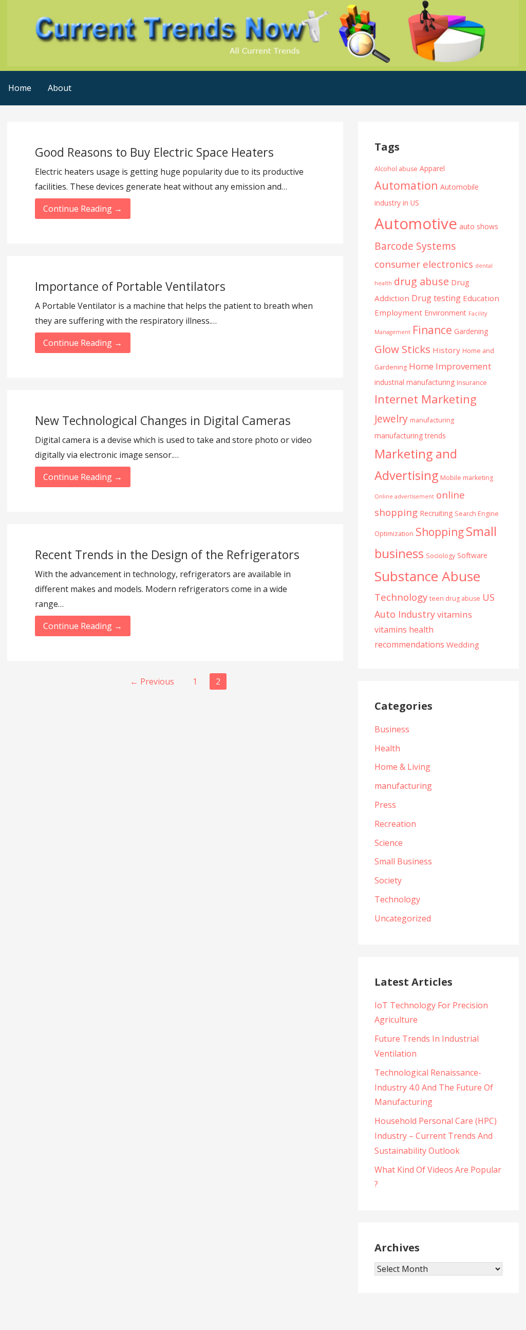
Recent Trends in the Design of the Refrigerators (167, 554)
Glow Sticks (402, 349)
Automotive (415, 223)
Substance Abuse (427, 576)
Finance (432, 329)
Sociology (440, 555)
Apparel (432, 168)
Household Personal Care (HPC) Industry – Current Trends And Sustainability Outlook (435, 1135)
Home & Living (402, 766)
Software (472, 555)
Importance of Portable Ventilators (130, 286)
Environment (445, 313)
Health (387, 748)
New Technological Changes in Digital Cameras (163, 420)
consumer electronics (423, 263)
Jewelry (391, 419)
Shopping (440, 531)
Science (388, 842)
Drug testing (436, 298)
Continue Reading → (82, 208)
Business (391, 729)
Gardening (471, 331)
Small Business (403, 861)
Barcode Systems (415, 246)
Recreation (395, 823)
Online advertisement (404, 496)
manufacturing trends (410, 435)
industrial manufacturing (414, 382)
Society (388, 880)
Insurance (472, 382)
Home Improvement (450, 366)
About (59, 88)
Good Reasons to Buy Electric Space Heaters (154, 152)
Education (481, 298)
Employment (398, 312)
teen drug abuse (454, 598)
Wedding (462, 644)
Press (385, 804)
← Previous (152, 681)
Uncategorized (402, 918)
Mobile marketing (466, 477)
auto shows (478, 226)
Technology (400, 596)
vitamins (454, 614)
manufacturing (432, 420)
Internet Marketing (425, 399)
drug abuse (421, 281)
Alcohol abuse (396, 168)
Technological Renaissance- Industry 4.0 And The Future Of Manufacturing (433, 1087)
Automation (406, 185)
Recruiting (436, 513)
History (446, 350)
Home (19, 88)
